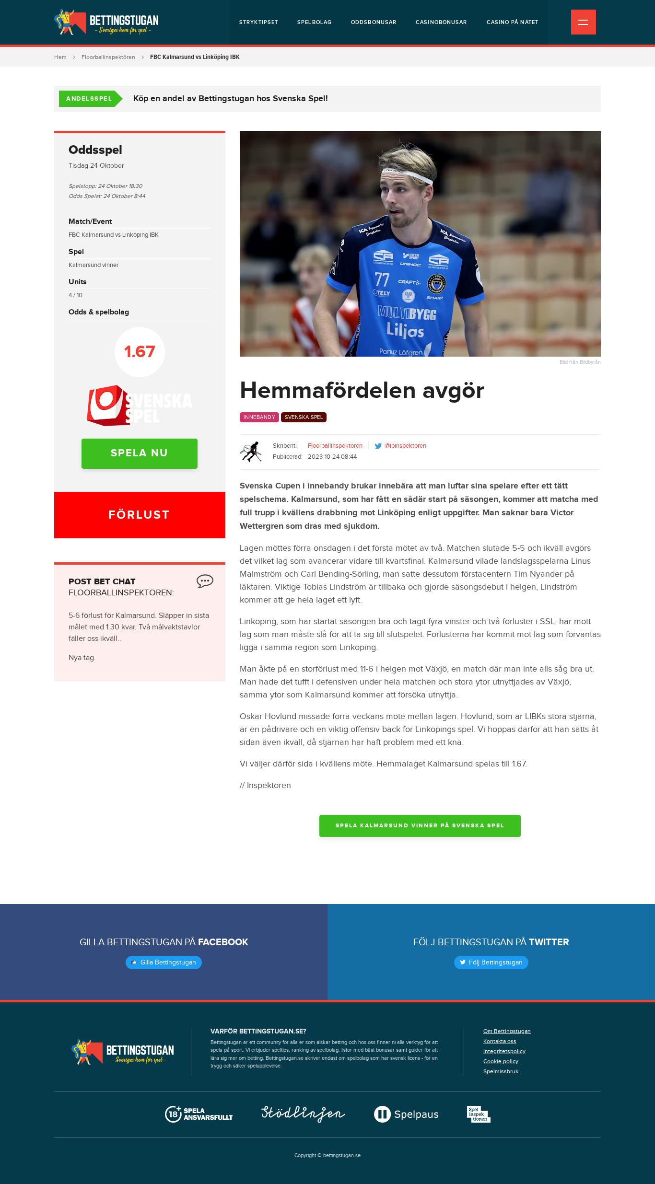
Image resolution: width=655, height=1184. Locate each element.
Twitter (549, 942)
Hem (60, 57)
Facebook (223, 942)
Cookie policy (500, 1061)
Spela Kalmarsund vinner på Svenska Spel (420, 825)
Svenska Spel (304, 417)
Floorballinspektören (108, 57)
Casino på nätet (513, 22)
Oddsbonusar (374, 22)
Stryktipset (258, 22)
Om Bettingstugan (507, 1031)
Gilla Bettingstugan (167, 962)
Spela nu (139, 453)
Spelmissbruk (500, 1071)
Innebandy (260, 417)
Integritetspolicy (504, 1051)
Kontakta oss (499, 1041)
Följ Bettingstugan (495, 962)
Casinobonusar (441, 22)
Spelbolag (314, 22)
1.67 (139, 351)
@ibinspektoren (405, 446)
